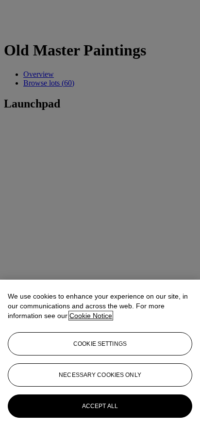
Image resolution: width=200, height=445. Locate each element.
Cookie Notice (90, 316)
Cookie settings (100, 343)
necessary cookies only (100, 375)
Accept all (100, 406)
